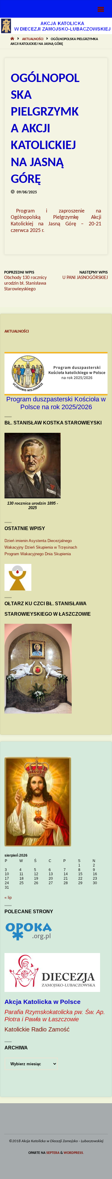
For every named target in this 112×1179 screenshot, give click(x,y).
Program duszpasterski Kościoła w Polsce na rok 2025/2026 (56, 403)
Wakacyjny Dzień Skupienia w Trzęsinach (40, 547)
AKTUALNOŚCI (32, 39)
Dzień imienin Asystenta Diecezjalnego (38, 540)
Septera (52, 1153)
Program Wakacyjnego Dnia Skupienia (37, 554)
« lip (8, 897)
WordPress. (74, 1153)
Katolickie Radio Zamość (37, 1029)
